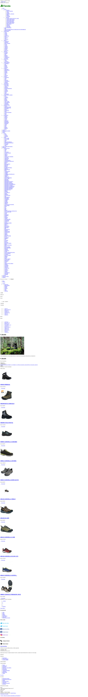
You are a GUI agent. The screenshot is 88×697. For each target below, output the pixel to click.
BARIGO (6, 162)
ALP (5, 151)
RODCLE (6, 248)
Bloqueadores (6, 122)
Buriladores (6, 123)
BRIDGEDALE (7, 169)
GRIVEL (6, 203)
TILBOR (5, 264)
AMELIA (6, 154)
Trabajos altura (5, 31)
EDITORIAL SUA (7, 189)
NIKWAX (6, 230)
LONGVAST (6, 221)
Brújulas (5, 99)
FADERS (6, 191)
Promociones (4, 657)
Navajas (5, 44)
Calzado (4, 68)
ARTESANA (6, 158)
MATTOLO (6, 225)
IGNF (5, 208)
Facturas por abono (5, 681)
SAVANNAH (6, 250)
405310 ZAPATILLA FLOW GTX (9, 556)
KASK (5, 213)
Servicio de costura (5, 276)
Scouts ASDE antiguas (10, 21)
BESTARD (6, 164)
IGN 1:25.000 (6, 138)
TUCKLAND (6, 268)
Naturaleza (6, 136)
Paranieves (6, 91)
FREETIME (6, 198)
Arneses (5, 33)
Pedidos (3, 680)
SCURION (6, 254)
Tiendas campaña (6, 62)
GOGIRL (6, 201)
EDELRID (6, 179)
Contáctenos (4, 671)
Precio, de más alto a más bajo (33, 364)
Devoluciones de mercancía (6, 679)
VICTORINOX (7, 272)
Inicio (3, 8)
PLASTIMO (6, 237)
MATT (5, 224)
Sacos (3, 613)
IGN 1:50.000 (6, 139)
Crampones (6, 97)
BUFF (5, 170)
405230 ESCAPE (4, 518)
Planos (4, 137)
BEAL (5, 163)
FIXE (5, 196)
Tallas (3, 612)
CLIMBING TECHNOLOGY (9, 174)
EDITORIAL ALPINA (8, 182)
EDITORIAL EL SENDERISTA (9, 184)
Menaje (4, 40)
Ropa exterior (6, 85)
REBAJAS (4, 147)
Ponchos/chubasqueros (8, 88)
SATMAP (6, 249)
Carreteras (6, 144)
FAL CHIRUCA (7, 192)
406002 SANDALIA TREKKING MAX (10, 594)
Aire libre (6, 135)
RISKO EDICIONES (8, 245)
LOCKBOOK (6, 220)
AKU (5, 150)
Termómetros (6, 104)
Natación (3, 131)
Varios (5, 38)
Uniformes (7, 10)
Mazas (5, 111)
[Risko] (5, 629)
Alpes (5, 145)
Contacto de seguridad (6, 670)
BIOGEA (6, 165)
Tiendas (3, 673)
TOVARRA (6, 265)
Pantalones (6, 87)
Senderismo (6, 69)
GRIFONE (6, 202)
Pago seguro (4, 668)
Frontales (5, 96)
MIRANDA (6, 227)
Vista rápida (2, 388)
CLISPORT (6, 175)
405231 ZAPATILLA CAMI (7, 537)
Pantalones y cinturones (10, 13)
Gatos (5, 73)
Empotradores (6, 110)
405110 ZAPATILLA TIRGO (8, 499)
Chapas (5, 124)
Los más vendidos (5, 659)
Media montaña (6, 285)
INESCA (5, 210)
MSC (5, 28)
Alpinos (5, 60)
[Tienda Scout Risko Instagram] (5, 635)
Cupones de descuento (6, 683)
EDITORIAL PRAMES (8, 188)
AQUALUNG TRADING (8, 156)
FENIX (5, 193)
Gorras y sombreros (10, 11)
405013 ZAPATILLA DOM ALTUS (9, 480)
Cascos (5, 32)
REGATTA (6, 242)
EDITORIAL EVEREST (8, 185)
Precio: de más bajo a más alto (23, 364)
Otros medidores (7, 102)
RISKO (5, 244)
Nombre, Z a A (15, 364)
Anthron (5, 155)
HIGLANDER (6, 205)
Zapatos (5, 71)
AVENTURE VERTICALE (9, 161)
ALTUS (5, 153)
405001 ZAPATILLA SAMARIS (8, 441)
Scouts (4, 9)
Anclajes (5, 118)
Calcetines (6, 90)
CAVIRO (6, 173)
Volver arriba (2, 608)
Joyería (3, 132)
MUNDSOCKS (7, 229)
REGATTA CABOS (7, 243)
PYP (5, 239)
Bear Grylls (6, 50)
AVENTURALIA (7, 160)
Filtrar (1, 365)
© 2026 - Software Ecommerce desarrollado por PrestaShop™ (10, 695)
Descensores (6, 108)
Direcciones (4, 682)
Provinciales (6, 143)
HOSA (5, 206)
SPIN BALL (6, 260)
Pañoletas (8, 15)
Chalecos (5, 86)
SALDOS (4, 275)
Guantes (5, 89)
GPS (5, 95)
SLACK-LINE (6, 259)
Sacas (5, 126)
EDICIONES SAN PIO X (8, 181)
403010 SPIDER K (5, 384)
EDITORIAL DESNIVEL (8, 183)
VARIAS (8, 24)
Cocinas (5, 45)
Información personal (5, 678)
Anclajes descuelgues (7, 112)
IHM (5, 209)
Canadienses (6, 63)
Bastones (5, 100)
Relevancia (6, 364)
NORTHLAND (7, 232)
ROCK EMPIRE (7, 246)
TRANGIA (6, 266)
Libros (4, 133)
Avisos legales (4, 665)
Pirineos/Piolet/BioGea (8, 141)
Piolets (5, 98)
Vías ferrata (6, 39)
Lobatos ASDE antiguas (10, 20)
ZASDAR (6, 274)
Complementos (6, 57)
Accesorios (8, 16)
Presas (5, 113)
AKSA (5, 149)
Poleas (5, 36)
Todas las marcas (6, 148)
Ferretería (6, 48)
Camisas (8, 12)
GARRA (5, 200)
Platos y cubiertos (7, 43)
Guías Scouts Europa (7, 27)
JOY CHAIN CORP (7, 211)
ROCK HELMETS (7, 247)
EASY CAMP (6, 178)
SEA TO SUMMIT (7, 255)
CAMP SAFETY (7, 171)
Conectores (6, 37)
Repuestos (6, 58)
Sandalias (6, 72)
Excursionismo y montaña (7, 94)
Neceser (5, 49)
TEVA (5, 262)
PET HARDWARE (7, 235)
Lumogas (5, 46)
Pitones (5, 109)
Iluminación (6, 120)
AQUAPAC (6, 157)
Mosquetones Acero (7, 107)
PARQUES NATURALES (8, 142)
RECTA (5, 241)
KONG (5, 216)
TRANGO (6, 267)
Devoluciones (4, 669)
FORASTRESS (7, 197)
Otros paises (8, 26)
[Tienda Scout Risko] (5, 632)
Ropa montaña (5, 83)
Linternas (5, 47)
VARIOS (5, 271)
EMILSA (6, 190)
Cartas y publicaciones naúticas (7, 146)
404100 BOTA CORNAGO (7, 403)
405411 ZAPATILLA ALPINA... (8, 575)
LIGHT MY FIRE (7, 219)
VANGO (5, 270)
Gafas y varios (6, 101)
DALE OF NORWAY (8, 177)
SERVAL (6, 256)
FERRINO (6, 194)
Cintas (5, 78)
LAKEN (5, 218)
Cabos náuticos (6, 81)
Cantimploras (6, 41)
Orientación (6, 103)
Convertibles (6, 61)
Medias (8, 14)
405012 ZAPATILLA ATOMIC (8, 461)
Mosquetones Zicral (7, 106)
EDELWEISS (6, 180)
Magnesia (6, 56)
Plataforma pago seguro (6, 617)
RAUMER (6, 240)
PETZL (5, 236)
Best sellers (2, 364)
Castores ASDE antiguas (10, 19)
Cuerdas (5, 34)
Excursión (6, 52)
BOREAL (6, 168)
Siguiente (4, 606)
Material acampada (7, 30)
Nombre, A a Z (3, 363)
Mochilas (4, 51)
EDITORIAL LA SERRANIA (9, 186)
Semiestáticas (6, 77)
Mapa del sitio (4, 672)
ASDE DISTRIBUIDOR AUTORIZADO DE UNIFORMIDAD (15, 29)
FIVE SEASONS (7, 195)
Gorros (5, 92)
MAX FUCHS (6, 226)
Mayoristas (4, 666)
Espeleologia (5, 115)
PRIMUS (6, 238)
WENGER (6, 273)
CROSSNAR (6, 176)
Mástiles (5, 65)
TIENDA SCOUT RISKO (8, 263)
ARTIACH (6, 159)
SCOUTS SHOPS (7, 253)
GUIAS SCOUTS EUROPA (9, 204)
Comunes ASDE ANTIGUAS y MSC (13, 18)
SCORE (5, 251)
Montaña (5, 53)
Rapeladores (6, 121)
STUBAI (5, 261)
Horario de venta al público (6, 667)
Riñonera (5, 55)
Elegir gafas (4, 616)
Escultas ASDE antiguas (10, 22)
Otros (5, 54)
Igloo (5, 64)
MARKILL (6, 223)
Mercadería (8, 25)
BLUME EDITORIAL (8, 167)
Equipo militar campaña (6, 130)
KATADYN (6, 214)
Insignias (6, 17)
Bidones (5, 127)
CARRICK (6, 172)
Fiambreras (6, 42)
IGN (5, 207)
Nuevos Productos (5, 658)
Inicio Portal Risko (3, 646)
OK (1, 292)
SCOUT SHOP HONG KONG (9, 252)
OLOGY (5, 233)
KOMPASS (6, 215)
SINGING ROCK (7, 258)
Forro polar (6, 84)
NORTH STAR (7, 231)
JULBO (5, 212)
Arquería (3, 129)
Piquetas (5, 66)
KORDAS (6, 217)
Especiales (6, 75)
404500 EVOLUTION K (6, 422)
